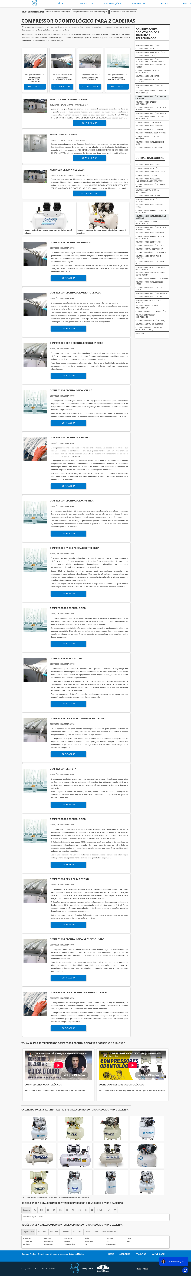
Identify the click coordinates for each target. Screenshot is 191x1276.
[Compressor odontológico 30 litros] (35, 523)
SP (54, 1210)
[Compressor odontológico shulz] (35, 460)
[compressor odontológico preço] (39, 1155)
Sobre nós (138, 3)
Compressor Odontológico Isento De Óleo (151, 66)
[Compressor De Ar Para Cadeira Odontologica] (35, 741)
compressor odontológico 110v (150, 126)
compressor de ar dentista (148, 76)
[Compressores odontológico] (35, 630)
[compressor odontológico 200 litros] (147, 1182)
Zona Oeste (54, 1232)
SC (67, 1210)
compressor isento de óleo (148, 49)
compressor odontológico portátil (152, 113)
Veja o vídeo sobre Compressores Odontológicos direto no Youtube (55, 1090)
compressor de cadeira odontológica (146, 103)
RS (73, 1210)
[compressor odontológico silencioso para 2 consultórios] (39, 1182)
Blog (164, 3)
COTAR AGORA (35, 87)
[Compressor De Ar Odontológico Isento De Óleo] (35, 1015)
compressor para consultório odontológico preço (149, 329)
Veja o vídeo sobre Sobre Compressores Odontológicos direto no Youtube (132, 1090)
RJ (35, 1210)
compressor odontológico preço (151, 297)
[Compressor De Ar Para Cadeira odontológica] (147, 1155)
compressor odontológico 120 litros (149, 283)
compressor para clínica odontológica (147, 307)
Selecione (26, 1210)
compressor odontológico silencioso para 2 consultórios (149, 60)
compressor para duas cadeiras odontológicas (150, 268)
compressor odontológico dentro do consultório (151, 109)
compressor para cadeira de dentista (148, 301)
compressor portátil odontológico (152, 311)
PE (79, 1210)
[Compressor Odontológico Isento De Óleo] (35, 315)
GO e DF (100, 1210)
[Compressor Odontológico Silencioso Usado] (35, 961)
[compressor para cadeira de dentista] (75, 1155)
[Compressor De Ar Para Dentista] (35, 901)
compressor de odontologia (148, 122)
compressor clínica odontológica (151, 133)
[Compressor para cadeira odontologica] (35, 570)
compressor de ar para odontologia (152, 278)
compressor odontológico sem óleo (150, 143)
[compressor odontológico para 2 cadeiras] (49, 216)
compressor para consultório (149, 324)
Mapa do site (158, 1254)
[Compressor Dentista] (35, 791)
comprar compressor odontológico (58, 12)
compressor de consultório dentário (123, 12)
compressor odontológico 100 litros (149, 86)
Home (111, 1254)
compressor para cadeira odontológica (147, 72)
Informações (112, 3)
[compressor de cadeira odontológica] (111, 1128)
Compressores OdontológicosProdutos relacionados (147, 34)
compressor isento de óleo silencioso (148, 81)
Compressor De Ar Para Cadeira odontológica (150, 118)
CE (92, 1210)
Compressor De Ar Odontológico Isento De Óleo (150, 274)
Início (60, 3)
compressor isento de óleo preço (151, 321)
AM (109, 1210)
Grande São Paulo (91, 1232)
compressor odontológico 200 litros (149, 289)
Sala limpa (140, 333)
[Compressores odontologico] (35, 841)
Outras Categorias (150, 158)
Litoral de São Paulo (109, 1232)
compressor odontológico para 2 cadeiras (151, 97)
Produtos (86, 3)
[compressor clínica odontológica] (111, 1155)
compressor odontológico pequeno (152, 293)
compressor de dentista (146, 56)
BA (86, 1210)
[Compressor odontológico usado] (35, 265)
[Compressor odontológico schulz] (35, 412)
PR (60, 1210)
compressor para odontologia (149, 129)
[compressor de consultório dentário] (147, 1128)
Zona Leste (77, 1232)
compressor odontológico (148, 45)
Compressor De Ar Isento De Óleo (150, 52)
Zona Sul (65, 1232)
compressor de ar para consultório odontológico (90, 12)
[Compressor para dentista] (35, 681)
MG (41, 1210)
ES (48, 1210)
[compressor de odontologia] (75, 1128)
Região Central (28, 1232)
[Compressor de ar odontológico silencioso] (35, 365)
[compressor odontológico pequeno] (39, 1128)
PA (115, 1210)
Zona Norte (42, 1232)
